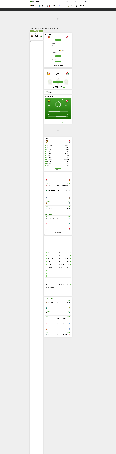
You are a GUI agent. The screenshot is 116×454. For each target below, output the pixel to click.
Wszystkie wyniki (81, 5)
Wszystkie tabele (58, 293)
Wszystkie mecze (58, 232)
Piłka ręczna (65, 9)
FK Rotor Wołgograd (51, 281)
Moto (74, 9)
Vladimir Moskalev (50, 92)
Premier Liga (43, 28)
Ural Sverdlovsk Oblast (51, 273)
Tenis (41, 9)
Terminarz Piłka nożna (38, 28)
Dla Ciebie (32, 9)
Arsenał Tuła (50, 278)
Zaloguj (86, 1)
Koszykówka (71, 9)
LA (76, 9)
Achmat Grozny (50, 270)
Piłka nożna (37, 9)
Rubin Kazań (49, 252)
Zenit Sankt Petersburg (51, 241)
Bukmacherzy (52, 9)
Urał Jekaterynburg (51, 287)
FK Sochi (49, 249)
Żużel (48, 9)
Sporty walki (57, 9)
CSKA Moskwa (50, 255)
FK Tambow (49, 284)
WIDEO (61, 9)
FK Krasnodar (50, 267)
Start (30, 28)
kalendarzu (63, 87)
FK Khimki (49, 261)
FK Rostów (49, 264)
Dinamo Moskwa (50, 258)
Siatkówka (44, 9)
